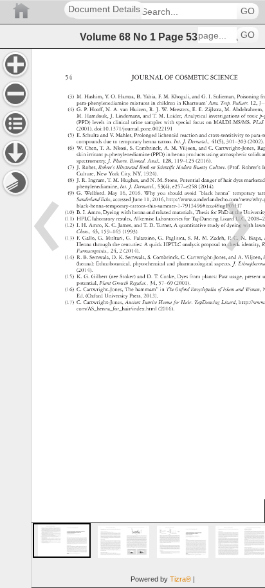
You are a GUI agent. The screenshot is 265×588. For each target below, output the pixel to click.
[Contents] (15, 123)
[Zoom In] (15, 64)
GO (248, 11)
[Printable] (15, 182)
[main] (148, 318)
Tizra (180, 579)
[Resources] (15, 153)
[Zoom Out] (15, 94)
